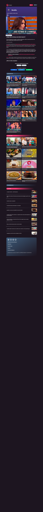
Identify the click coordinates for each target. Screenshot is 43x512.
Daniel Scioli (24, 65)
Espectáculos (8, 35)
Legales (9, 248)
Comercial (9, 244)
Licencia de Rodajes (11, 250)
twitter (21, 69)
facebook (13, 69)
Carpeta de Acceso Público (12, 242)
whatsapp (29, 69)
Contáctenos (10, 246)
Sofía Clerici (19, 65)
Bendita (7, 57)
